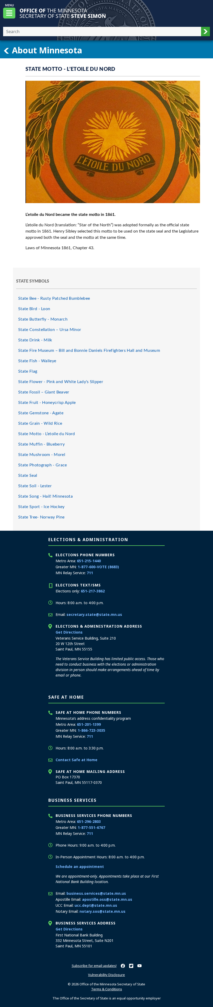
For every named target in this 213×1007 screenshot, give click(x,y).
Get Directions (69, 632)
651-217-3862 (93, 591)
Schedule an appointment (80, 866)
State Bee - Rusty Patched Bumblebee (54, 298)
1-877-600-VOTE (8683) (98, 566)
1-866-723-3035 (91, 730)
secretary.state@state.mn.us (94, 614)
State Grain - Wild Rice (40, 423)
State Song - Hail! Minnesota (45, 496)
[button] (205, 31)
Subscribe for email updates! (94, 965)
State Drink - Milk (35, 340)
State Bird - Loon (34, 309)
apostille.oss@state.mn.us (107, 899)
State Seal (27, 475)
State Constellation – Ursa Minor (49, 330)
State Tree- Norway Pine (41, 517)
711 (90, 572)
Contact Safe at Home (76, 759)
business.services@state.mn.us (96, 893)
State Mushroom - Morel (41, 455)
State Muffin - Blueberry (41, 444)
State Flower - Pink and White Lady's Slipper (60, 382)
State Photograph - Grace (42, 465)
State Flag (27, 371)
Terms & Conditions (106, 989)
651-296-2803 (89, 821)
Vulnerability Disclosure (106, 974)
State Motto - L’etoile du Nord (46, 434)
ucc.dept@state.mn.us (96, 905)
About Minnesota (46, 50)
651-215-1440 (89, 560)
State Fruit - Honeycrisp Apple (47, 403)
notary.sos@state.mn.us (102, 911)
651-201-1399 (89, 724)
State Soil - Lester (35, 486)
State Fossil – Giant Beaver (43, 392)
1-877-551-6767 (91, 827)
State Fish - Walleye (37, 361)
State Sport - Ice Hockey (41, 507)
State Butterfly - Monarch (43, 319)
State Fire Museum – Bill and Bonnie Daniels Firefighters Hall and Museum (89, 350)
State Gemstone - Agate (40, 413)
